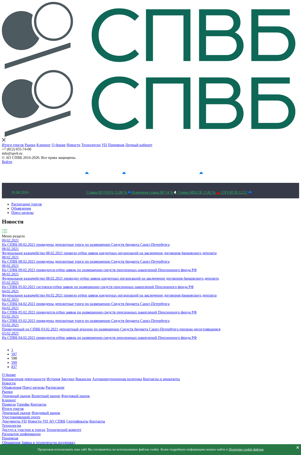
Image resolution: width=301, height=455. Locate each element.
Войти (7, 162)
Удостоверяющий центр (21, 417)
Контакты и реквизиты (161, 379)
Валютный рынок (46, 396)
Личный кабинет (138, 145)
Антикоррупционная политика (117, 379)
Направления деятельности (24, 379)
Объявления (21, 208)
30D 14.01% (189, 173)
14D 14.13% (151, 173)
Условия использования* (237, 173)
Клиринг (43, 145)
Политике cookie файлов (246, 449)
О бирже (59, 145)
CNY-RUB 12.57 (234, 192)
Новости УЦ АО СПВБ (46, 421)
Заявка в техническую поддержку (48, 442)
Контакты (38, 404)
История (53, 379)
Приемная (116, 145)
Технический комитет (63, 430)
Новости (73, 145)
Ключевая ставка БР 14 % (153, 192)
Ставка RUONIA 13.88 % (107, 192)
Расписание (55, 387)
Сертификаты (77, 421)
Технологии (91, 145)
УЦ (104, 145)
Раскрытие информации (21, 434)
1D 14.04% (75, 173)
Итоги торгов (13, 145)
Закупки (68, 379)
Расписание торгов (26, 204)
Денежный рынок (16, 396)
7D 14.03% (112, 173)
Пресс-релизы (22, 213)
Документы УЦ (14, 421)
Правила (9, 404)
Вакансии (83, 379)
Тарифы (23, 404)
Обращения (11, 442)
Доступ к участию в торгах (23, 430)
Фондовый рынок (75, 396)
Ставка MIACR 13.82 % (196, 192)
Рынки (30, 145)
